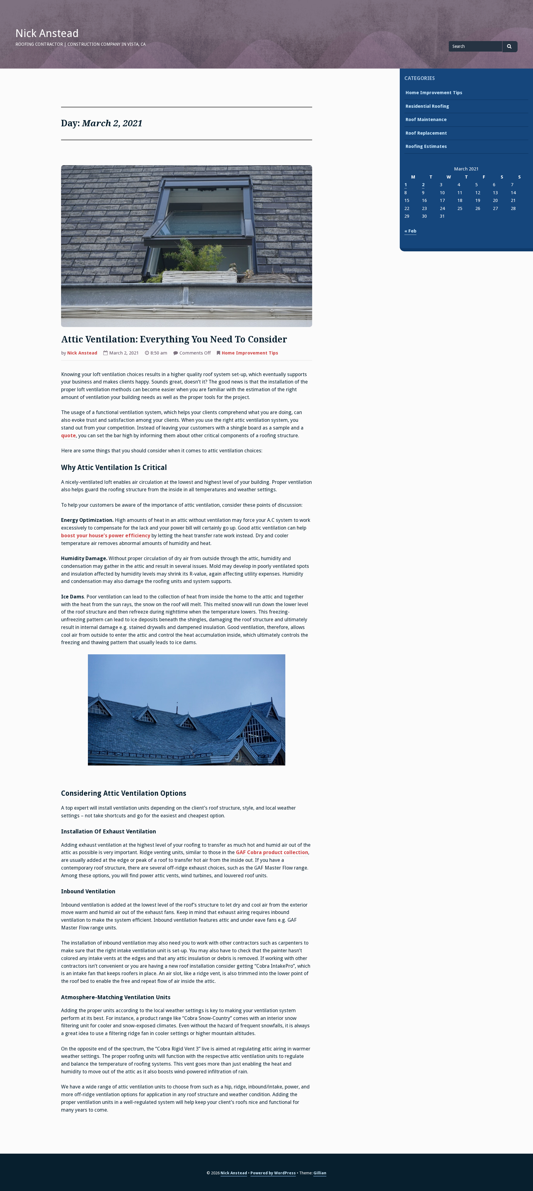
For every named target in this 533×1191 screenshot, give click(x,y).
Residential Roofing (427, 106)
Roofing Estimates (426, 146)
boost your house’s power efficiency (105, 536)
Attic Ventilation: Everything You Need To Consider (174, 339)
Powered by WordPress (273, 1173)
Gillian (319, 1173)
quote (68, 435)
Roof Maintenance (426, 119)
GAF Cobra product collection (272, 852)
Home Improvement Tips (250, 353)
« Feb (410, 231)
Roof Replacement (426, 133)
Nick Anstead (47, 33)
